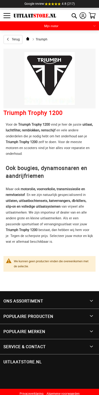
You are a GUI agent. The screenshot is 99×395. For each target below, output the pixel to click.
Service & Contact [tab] (24, 346)
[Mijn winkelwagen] (92, 15)
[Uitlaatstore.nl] (33, 16)
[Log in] (82, 15)
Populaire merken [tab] (24, 331)
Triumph (41, 39)
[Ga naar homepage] (28, 38)
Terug (16, 39)
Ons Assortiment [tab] (23, 301)
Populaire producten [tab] (28, 316)
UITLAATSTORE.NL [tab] (22, 361)
